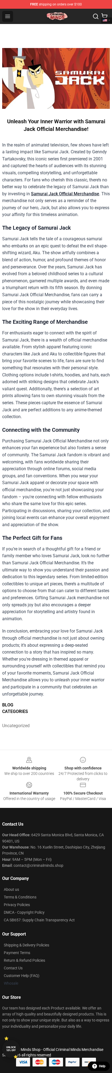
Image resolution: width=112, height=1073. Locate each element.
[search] (95, 16)
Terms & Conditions (20, 897)
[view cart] (104, 16)
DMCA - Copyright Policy (24, 912)
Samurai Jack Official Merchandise (65, 193)
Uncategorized (15, 725)
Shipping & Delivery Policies (26, 945)
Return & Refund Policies (24, 960)
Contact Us (13, 968)
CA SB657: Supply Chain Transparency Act (39, 920)
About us (11, 889)
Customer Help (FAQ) (21, 975)
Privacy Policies (17, 905)
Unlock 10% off (11, 1049)
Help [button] (102, 1066)
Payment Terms (17, 953)
